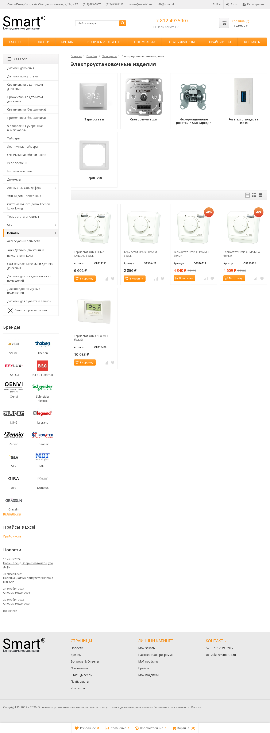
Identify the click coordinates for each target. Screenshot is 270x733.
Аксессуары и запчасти (23, 241)
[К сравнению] (106, 278)
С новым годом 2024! (16, 592)
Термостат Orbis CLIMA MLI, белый (191, 254)
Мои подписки (148, 675)
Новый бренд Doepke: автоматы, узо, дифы (28, 565)
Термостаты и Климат (23, 217)
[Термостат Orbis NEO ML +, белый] (94, 311)
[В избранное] (112, 278)
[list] (253, 195)
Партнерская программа (155, 655)
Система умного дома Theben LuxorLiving (28, 206)
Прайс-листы (220, 42)
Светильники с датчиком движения (25, 86)
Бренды (67, 42)
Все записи (10, 611)
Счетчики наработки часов (26, 155)
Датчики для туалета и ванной (29, 301)
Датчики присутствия (22, 76)
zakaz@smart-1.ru (140, 4)
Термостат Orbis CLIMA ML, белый (141, 254)
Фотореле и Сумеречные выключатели (25, 128)
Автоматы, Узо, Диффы (24, 188)
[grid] (247, 195)
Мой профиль (148, 661)
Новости (41, 42)
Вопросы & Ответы (103, 42)
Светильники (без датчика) (26, 109)
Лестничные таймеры (22, 146)
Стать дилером (182, 42)
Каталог (15, 42)
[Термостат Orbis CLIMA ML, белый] (144, 227)
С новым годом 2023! (16, 603)
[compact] (260, 195)
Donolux (13, 233)
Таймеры (13, 138)
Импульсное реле (19, 171)
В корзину (86, 278)
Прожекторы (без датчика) (26, 118)
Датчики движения (20, 68)
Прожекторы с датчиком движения (25, 99)
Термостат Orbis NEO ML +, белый (91, 338)
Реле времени (17, 163)
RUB (216, 4)
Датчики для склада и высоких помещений (29, 278)
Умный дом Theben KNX (24, 196)
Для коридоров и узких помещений (23, 291)
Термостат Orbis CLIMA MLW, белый (242, 254)
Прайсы (143, 668)
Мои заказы (146, 648)
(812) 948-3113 (114, 4)
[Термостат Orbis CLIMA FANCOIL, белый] (94, 227)
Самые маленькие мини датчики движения (30, 266)
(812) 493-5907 (92, 4)
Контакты (252, 42)
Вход (234, 4)
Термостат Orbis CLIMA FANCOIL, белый (89, 254)
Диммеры (14, 179)
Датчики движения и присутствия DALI (25, 253)
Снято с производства (31, 310)
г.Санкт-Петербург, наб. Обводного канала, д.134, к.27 (42, 4)
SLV (9, 225)
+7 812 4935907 (171, 20)
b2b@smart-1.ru (167, 4)
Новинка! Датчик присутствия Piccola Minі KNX (28, 579)
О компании (144, 42)
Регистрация (255, 4)
